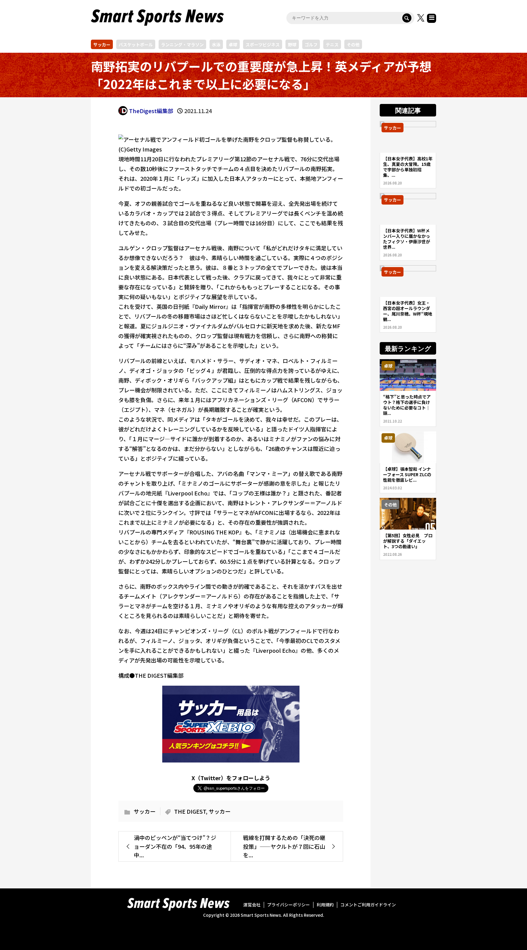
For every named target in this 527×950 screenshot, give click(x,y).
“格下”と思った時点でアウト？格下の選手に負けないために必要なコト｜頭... (407, 405)
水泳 (216, 44)
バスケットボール (136, 44)
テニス (332, 44)
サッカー (101, 44)
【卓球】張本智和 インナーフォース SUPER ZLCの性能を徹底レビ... (407, 474)
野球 (292, 44)
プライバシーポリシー (288, 905)
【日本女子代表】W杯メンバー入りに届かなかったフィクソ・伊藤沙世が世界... (406, 238)
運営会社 (251, 905)
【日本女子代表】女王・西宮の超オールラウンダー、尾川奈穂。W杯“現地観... (407, 311)
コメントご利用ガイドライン (368, 905)
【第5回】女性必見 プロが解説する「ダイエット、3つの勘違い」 (407, 540)
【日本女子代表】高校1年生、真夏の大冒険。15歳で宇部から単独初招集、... (407, 166)
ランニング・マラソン (182, 44)
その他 (353, 44)
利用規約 (325, 905)
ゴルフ (311, 44)
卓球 (233, 44)
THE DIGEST (190, 811)
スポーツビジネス (263, 44)
